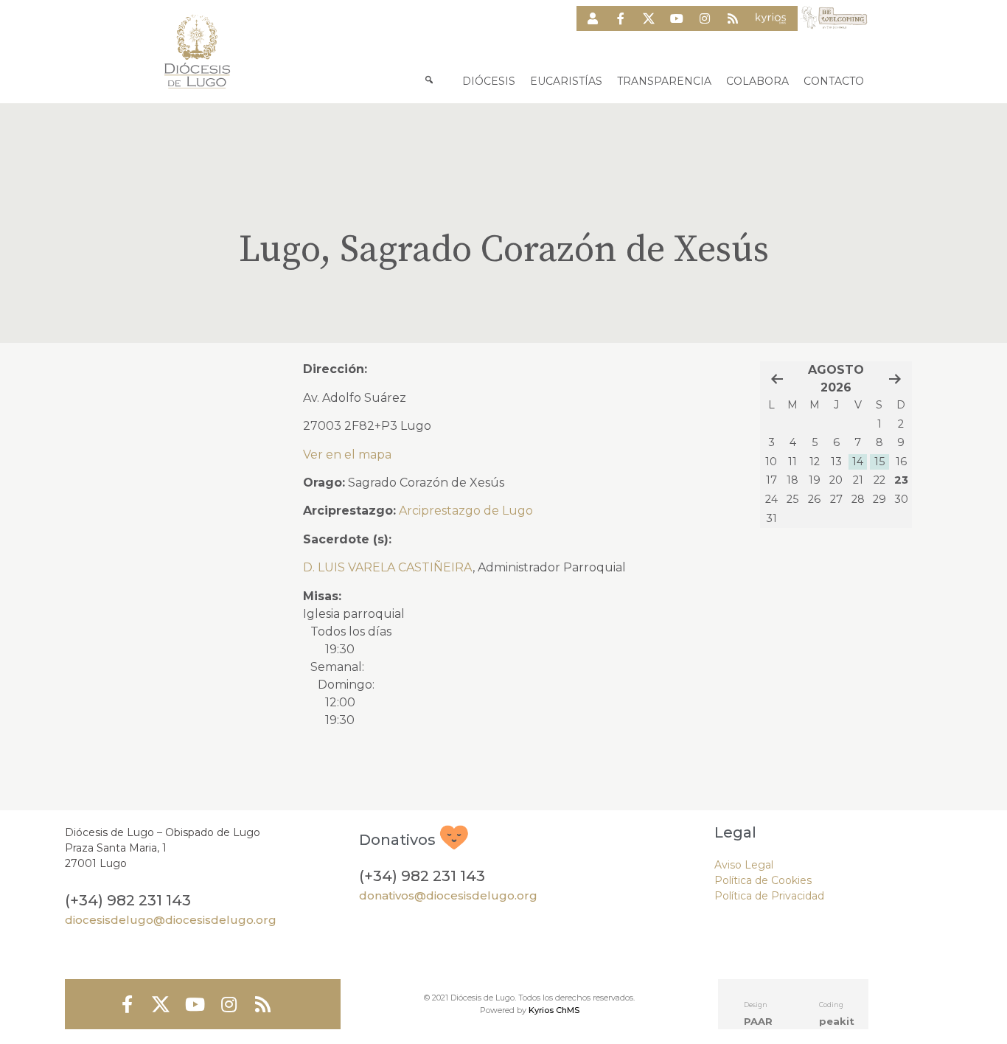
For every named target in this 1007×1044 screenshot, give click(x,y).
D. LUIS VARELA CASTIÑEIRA (388, 567)
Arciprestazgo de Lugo (466, 511)
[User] (593, 18)
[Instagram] (705, 18)
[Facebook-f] (621, 18)
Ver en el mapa (347, 455)
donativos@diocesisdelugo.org (448, 895)
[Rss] (733, 18)
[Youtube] (677, 18)
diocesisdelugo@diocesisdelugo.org (170, 920)
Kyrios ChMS (554, 1010)
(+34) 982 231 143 (128, 900)
